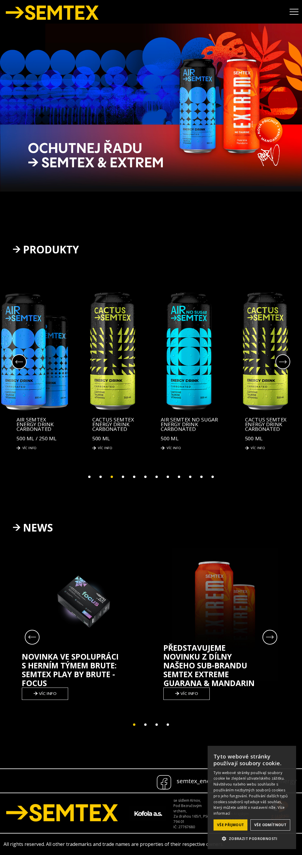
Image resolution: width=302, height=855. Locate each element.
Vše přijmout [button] (230, 824)
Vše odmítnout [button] (270, 824)
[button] (252, 838)
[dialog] (252, 797)
